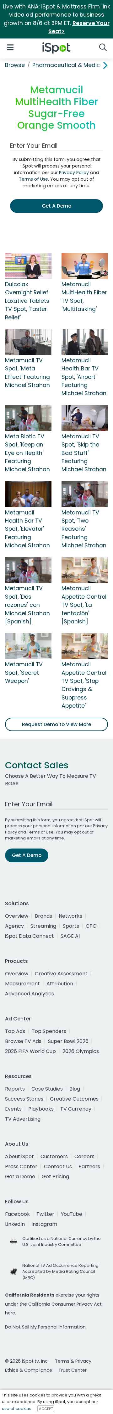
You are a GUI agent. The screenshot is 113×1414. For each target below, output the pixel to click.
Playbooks (41, 1108)
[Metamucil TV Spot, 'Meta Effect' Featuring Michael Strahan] (28, 341)
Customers (54, 1156)
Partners (89, 1166)
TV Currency (75, 1108)
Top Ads (15, 1031)
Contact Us (58, 1166)
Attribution (59, 983)
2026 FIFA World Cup (30, 1051)
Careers (84, 1156)
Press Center (21, 1166)
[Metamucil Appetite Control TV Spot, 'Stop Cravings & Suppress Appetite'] (85, 646)
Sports (71, 926)
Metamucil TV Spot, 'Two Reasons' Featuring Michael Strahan (84, 529)
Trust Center (72, 1370)
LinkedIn (15, 1224)
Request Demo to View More (56, 724)
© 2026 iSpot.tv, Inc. (27, 1361)
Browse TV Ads (23, 1041)
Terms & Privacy (73, 1361)
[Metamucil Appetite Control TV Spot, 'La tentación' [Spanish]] (85, 570)
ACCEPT (46, 1408)
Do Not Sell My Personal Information (45, 1327)
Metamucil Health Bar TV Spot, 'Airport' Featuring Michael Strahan (84, 377)
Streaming (43, 926)
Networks (70, 916)
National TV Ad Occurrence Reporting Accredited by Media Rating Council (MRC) (60, 1271)
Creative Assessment (61, 973)
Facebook (17, 1214)
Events (13, 1108)
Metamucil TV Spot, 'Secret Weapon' (24, 673)
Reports (15, 1088)
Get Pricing (55, 1176)
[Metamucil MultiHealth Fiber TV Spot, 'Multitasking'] (85, 265)
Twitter (45, 1214)
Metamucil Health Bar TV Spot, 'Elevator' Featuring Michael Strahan (27, 529)
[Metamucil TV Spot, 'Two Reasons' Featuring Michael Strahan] (85, 494)
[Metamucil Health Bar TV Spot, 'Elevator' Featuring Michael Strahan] (28, 494)
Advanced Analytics (29, 993)
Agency (14, 926)
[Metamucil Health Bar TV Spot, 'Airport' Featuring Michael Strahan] (85, 341)
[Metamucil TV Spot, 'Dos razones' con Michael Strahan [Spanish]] (28, 570)
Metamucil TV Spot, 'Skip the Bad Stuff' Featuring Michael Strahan (84, 453)
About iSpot (19, 1156)
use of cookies (16, 1408)
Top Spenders (49, 1031)
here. (10, 1313)
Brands (43, 916)
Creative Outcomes (74, 1098)
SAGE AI (70, 936)
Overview (16, 916)
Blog (74, 1088)
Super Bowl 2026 (68, 1041)
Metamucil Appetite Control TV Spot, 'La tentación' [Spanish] (84, 605)
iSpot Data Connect (29, 936)
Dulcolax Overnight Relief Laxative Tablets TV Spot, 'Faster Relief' (27, 301)
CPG (91, 926)
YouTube (71, 1214)
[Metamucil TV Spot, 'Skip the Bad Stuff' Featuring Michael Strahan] (85, 417)
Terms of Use (33, 179)
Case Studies (47, 1088)
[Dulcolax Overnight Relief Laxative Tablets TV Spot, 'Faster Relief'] (28, 265)
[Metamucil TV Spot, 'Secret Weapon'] (28, 646)
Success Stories (24, 1098)
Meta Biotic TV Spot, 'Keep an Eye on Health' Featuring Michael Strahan (27, 453)
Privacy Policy (74, 172)
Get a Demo (20, 1176)
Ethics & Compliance (28, 1370)
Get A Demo (56, 205)
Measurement (22, 983)
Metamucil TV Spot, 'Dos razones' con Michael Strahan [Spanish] (27, 605)
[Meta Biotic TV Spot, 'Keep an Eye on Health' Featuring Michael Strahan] (28, 417)
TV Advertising (22, 1118)
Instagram (44, 1224)
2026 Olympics (80, 1051)
